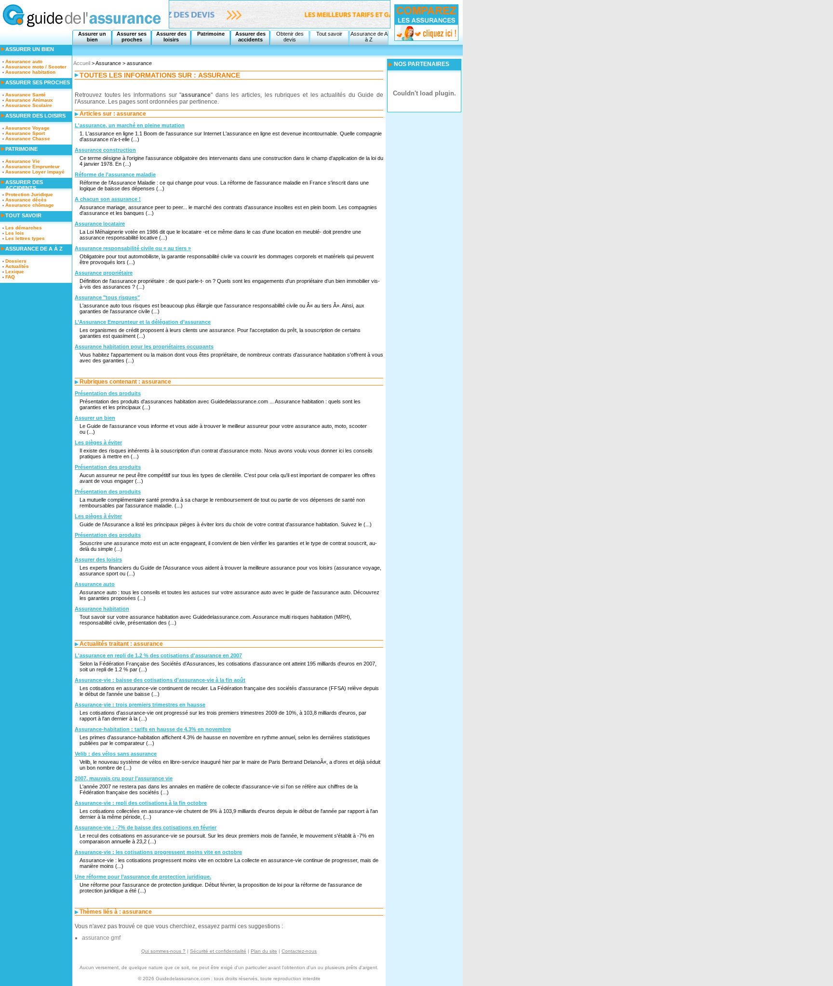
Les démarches (23, 227)
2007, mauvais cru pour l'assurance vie (124, 778)
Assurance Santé (25, 94)
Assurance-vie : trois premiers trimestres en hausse (140, 704)
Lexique (14, 271)
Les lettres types (25, 238)
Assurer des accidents (250, 36)
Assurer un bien (92, 36)
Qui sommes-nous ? (163, 951)
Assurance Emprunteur (32, 166)
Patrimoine (211, 34)
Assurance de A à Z (369, 36)
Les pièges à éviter (98, 442)
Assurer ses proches (132, 36)
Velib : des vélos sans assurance (116, 754)
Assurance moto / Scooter (36, 66)
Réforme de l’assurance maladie (115, 174)
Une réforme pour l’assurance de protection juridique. (143, 876)
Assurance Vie (22, 161)
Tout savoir (329, 34)
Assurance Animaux (29, 100)
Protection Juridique (29, 194)
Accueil (81, 63)
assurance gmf (101, 937)
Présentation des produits (108, 393)
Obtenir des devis (290, 36)
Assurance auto (95, 584)
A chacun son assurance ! (108, 199)
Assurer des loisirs (171, 36)
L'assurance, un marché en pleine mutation (130, 125)
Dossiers (16, 261)
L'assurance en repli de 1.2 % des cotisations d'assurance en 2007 (158, 655)
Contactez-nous (299, 951)
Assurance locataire (100, 224)
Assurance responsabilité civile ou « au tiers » (133, 248)
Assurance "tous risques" (107, 297)
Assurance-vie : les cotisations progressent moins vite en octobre (158, 852)
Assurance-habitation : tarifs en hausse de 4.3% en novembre (153, 729)
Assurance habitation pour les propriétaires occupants (144, 346)
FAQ (10, 277)
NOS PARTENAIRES (421, 64)
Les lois (14, 233)
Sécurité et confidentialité (218, 951)
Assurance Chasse (27, 138)
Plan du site (264, 951)
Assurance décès (26, 199)
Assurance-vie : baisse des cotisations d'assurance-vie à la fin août (160, 680)
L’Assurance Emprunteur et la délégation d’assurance (143, 322)
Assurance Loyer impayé (35, 171)
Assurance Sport (25, 133)
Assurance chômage (29, 205)
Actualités (17, 266)
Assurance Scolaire (28, 105)
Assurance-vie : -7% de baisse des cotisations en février (145, 827)
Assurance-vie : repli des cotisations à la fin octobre (141, 803)
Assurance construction (105, 150)
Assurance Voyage (27, 128)
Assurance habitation (102, 609)
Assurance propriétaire (104, 273)
